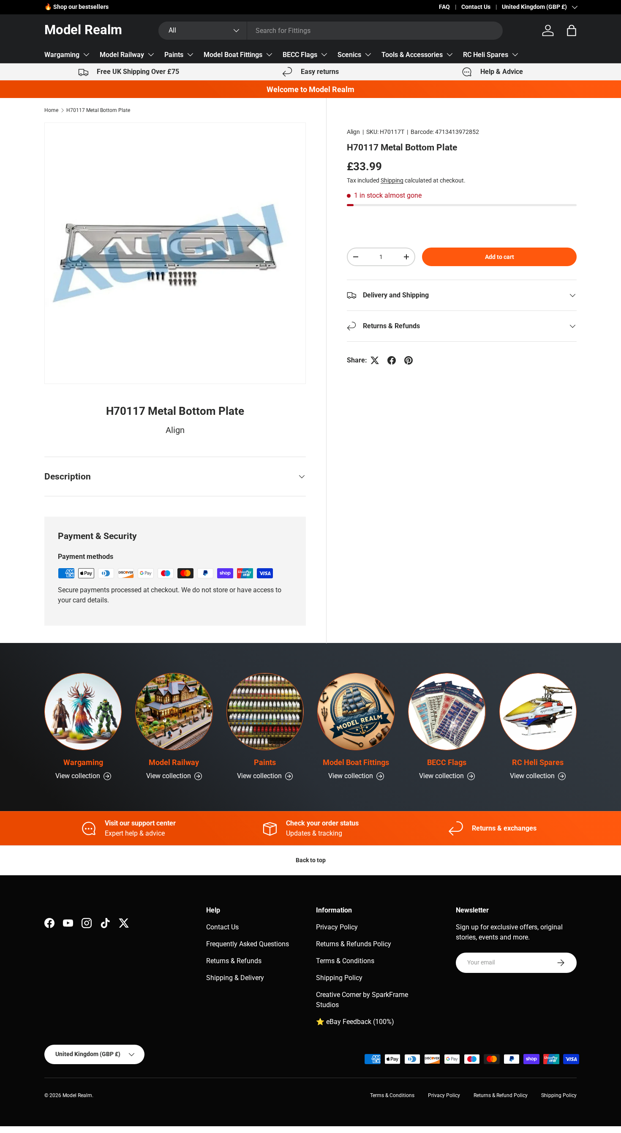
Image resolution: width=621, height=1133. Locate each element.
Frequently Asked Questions (247, 944)
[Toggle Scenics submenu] (368, 54)
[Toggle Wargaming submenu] (86, 54)
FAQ (444, 7)
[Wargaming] (83, 711)
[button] (571, 30)
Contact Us (475, 7)
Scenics (349, 55)
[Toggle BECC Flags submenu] (324, 54)
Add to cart (499, 256)
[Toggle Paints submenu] (190, 54)
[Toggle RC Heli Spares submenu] (515, 54)
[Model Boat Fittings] (356, 711)
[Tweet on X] (374, 360)
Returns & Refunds (233, 961)
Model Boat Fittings (233, 55)
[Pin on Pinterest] (408, 360)
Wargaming (61, 55)
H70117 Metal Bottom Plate (98, 110)
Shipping (392, 180)
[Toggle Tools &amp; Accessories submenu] (449, 54)
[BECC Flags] (447, 711)
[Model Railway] (174, 711)
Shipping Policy (339, 978)
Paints (173, 55)
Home (51, 110)
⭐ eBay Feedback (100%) (355, 1022)
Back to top (311, 860)
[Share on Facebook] (391, 360)
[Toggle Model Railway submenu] (151, 54)
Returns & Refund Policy (501, 1095)
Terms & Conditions (345, 961)
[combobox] (330, 31)
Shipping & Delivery (235, 978)
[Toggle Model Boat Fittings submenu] (269, 54)
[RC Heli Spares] (538, 711)
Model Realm (77, 1095)
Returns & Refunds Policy (353, 944)
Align (353, 131)
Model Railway (122, 55)
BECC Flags (300, 55)
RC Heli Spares (485, 55)
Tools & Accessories (412, 55)
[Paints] (265, 711)
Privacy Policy (337, 927)
